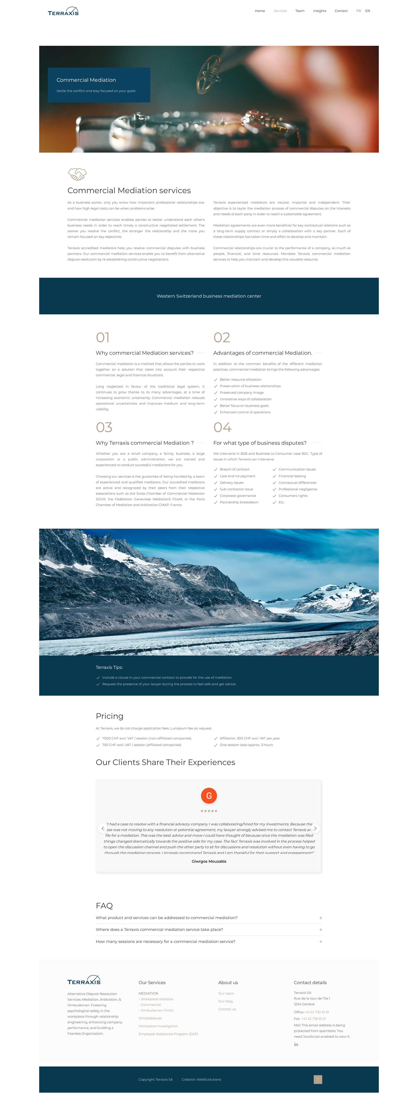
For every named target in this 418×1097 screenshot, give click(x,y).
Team (300, 11)
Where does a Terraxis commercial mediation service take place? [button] (159, 929)
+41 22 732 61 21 (314, 1019)
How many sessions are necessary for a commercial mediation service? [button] (165, 941)
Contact (341, 11)
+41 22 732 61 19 (316, 1012)
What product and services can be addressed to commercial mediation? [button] (167, 917)
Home (260, 11)
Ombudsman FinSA (157, 1010)
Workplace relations (157, 999)
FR (358, 11)
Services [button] (280, 11)
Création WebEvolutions (201, 1079)
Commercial (151, 1005)
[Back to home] (63, 11)
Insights (319, 11)
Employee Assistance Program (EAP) (168, 1034)
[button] (318, 1079)
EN (367, 11)
